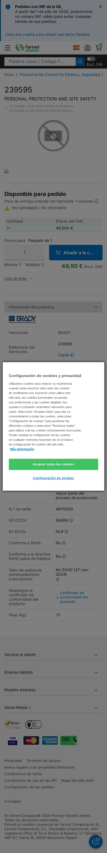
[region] (54, 426)
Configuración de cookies (53, 478)
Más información (22, 449)
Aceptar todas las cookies (53, 464)
